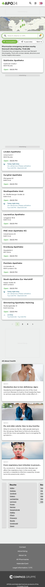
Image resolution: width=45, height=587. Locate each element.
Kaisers (12, 496)
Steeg (12, 526)
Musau (12, 504)
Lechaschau (14, 499)
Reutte (12, 521)
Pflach (12, 515)
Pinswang (13, 518)
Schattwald (14, 523)
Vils (41, 491)
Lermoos (13, 502)
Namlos (12, 507)
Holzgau (13, 491)
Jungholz (13, 493)
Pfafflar (12, 512)
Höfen (12, 488)
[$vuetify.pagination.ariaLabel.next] (33, 324)
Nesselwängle (15, 510)
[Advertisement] (22, 11)
